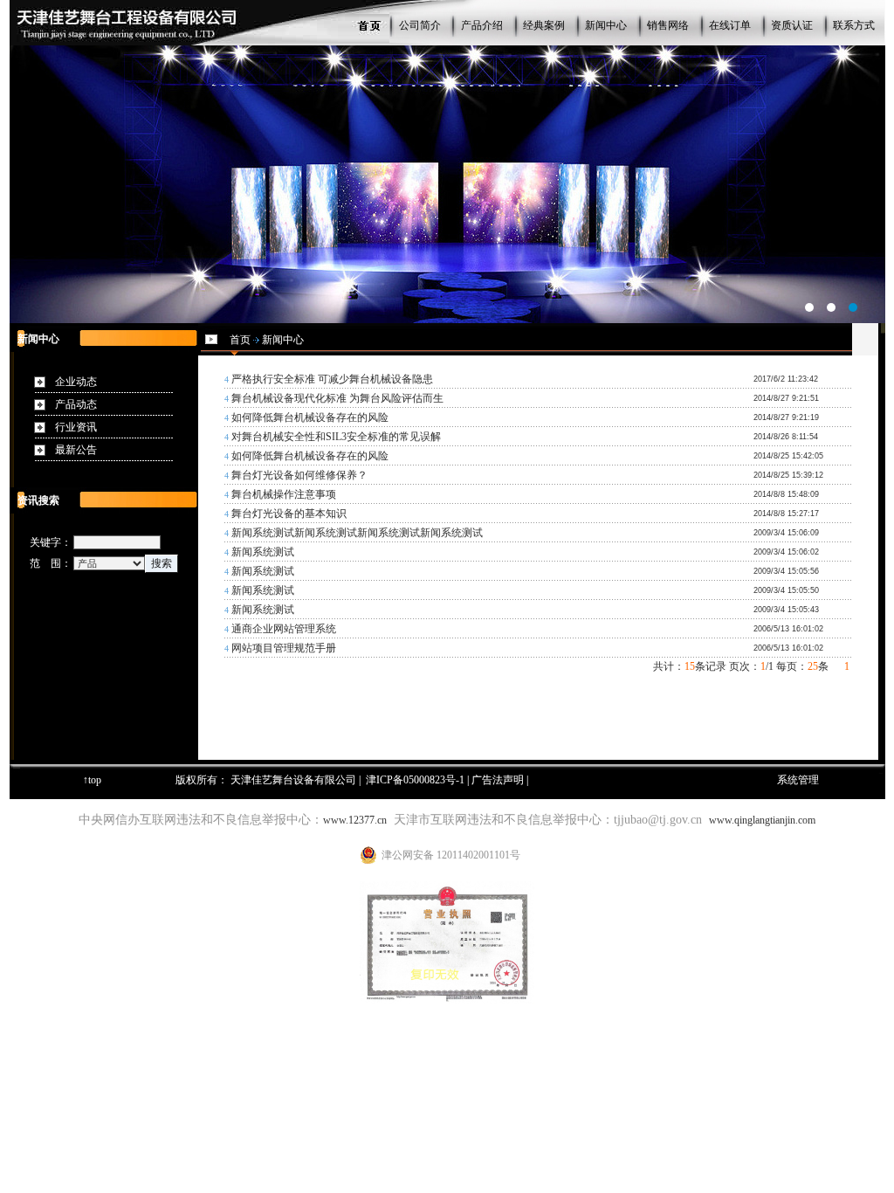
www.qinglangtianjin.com (762, 820)
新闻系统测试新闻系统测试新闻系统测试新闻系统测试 (357, 533)
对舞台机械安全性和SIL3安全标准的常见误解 (336, 437)
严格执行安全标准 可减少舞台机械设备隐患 (332, 379)
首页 (240, 340)
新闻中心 (606, 25)
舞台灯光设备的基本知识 (289, 513)
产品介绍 (482, 25)
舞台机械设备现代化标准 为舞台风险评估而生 (337, 398)
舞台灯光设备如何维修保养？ (299, 475)
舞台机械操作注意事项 (283, 494)
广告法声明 (497, 780)
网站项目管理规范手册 (283, 648)
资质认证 (792, 25)
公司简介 (420, 25)
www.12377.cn (355, 820)
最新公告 (76, 450)
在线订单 (730, 25)
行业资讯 (76, 427)
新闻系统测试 (262, 552)
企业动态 (76, 382)
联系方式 (854, 25)
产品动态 (76, 404)
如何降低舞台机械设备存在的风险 (310, 417)
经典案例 (544, 25)
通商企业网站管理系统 (283, 629)
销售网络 (668, 25)
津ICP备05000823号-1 (415, 780)
